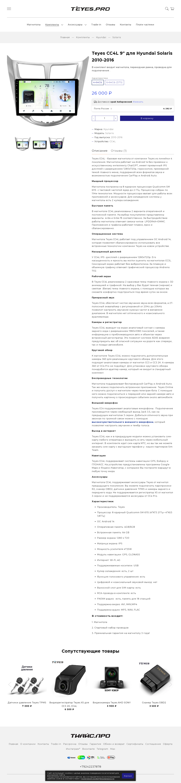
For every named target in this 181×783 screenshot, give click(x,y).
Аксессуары (75, 24)
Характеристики (100, 78)
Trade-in (96, 24)
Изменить (138, 102)
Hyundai (101, 37)
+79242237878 (90, 766)
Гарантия (95, 744)
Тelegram (102, 749)
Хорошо (128, 776)
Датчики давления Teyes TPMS (27, 702)
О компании (28, 744)
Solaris (116, 37)
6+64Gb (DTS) (114, 82)
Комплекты (52, 24)
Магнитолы (34, 24)
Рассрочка (69, 744)
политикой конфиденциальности (97, 779)
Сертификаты (135, 744)
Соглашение (153, 744)
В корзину (147, 118)
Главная (65, 37)
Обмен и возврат (114, 744)
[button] (10, 685)
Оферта (167, 744)
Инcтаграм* (73, 749)
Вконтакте (88, 749)
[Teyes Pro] (90, 8)
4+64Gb (97, 82)
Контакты (125, 24)
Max (112, 749)
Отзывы (110, 24)
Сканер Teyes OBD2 (154, 702)
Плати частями (145, 24)
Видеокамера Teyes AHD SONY (112, 702)
